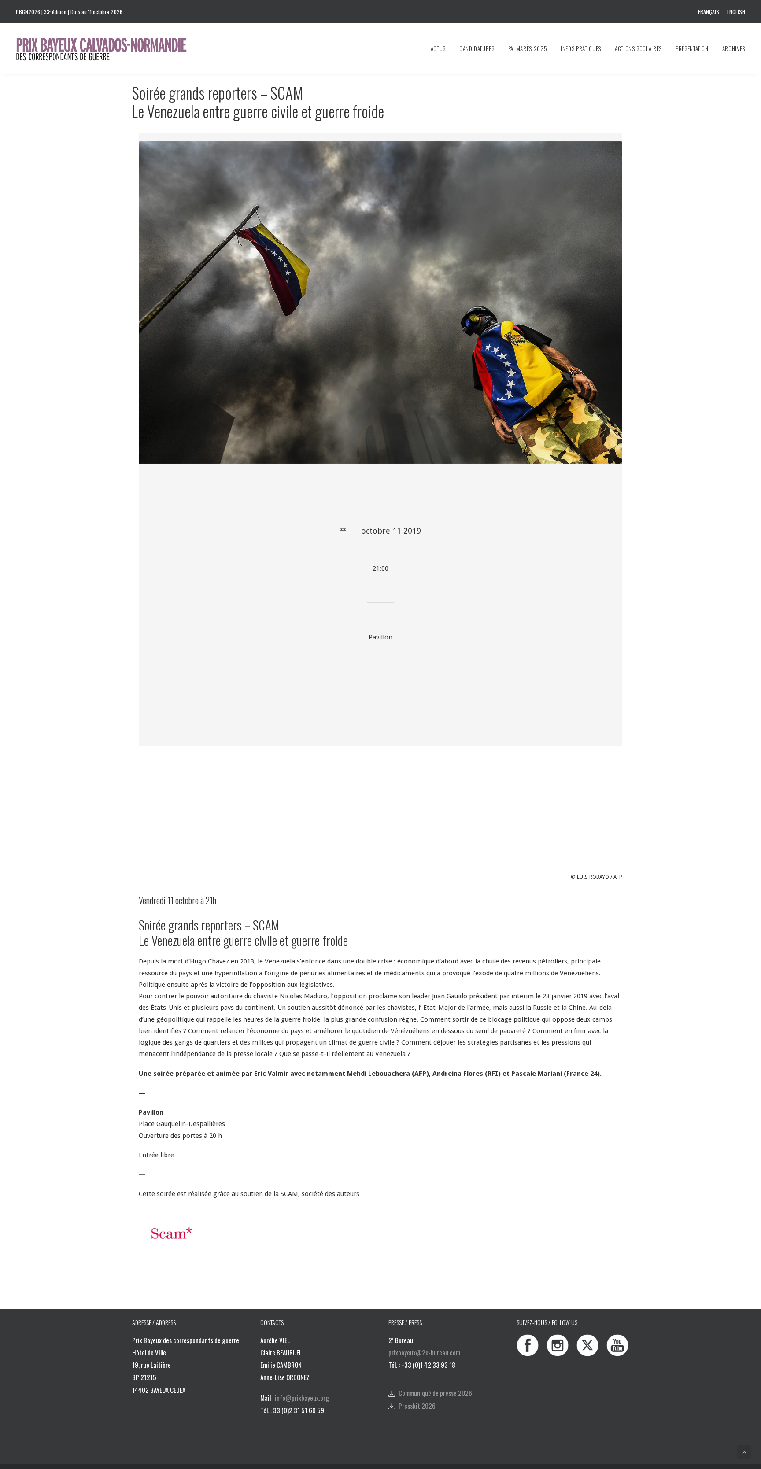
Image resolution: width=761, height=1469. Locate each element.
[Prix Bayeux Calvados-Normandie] (110, 48)
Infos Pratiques (581, 48)
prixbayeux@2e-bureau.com (424, 1352)
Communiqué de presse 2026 (435, 1393)
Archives (733, 48)
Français (708, 11)
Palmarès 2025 (527, 48)
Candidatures (477, 48)
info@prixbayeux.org (302, 1398)
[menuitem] (710, 11)
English (736, 11)
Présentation (692, 48)
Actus (438, 48)
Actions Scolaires (638, 48)
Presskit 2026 (417, 1405)
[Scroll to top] (744, 1452)
